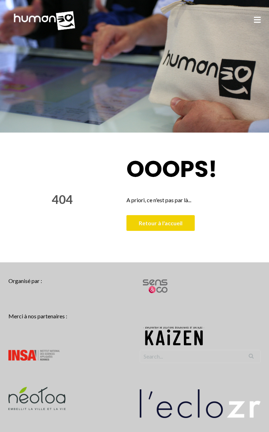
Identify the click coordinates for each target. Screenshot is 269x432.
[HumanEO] (44, 19)
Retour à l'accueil (160, 223)
